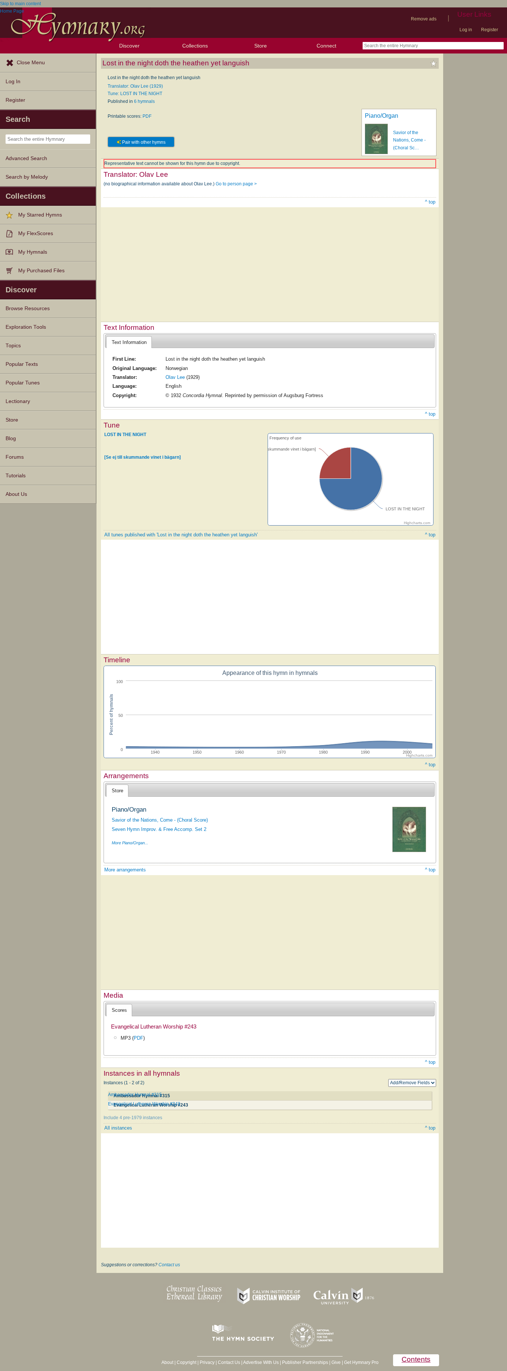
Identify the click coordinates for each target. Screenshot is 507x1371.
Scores (119, 1010)
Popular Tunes (23, 383)
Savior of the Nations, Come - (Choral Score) (160, 820)
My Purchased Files (41, 270)
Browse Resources (28, 308)
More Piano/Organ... (130, 843)
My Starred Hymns (40, 215)
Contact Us (229, 1362)
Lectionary (18, 401)
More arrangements (125, 870)
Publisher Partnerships (305, 1362)
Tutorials (16, 475)
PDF (147, 116)
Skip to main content (20, 3)
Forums (15, 457)
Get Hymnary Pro (361, 1362)
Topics (13, 345)
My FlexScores (35, 233)
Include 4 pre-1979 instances (133, 1117)
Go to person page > (236, 183)
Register (489, 29)
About (167, 1362)
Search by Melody (27, 177)
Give (336, 1362)
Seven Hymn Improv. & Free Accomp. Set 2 (159, 829)
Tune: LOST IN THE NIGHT (135, 93)
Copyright (186, 1362)
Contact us (169, 1264)
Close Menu (31, 62)
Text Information (129, 342)
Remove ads (423, 19)
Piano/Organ (381, 116)
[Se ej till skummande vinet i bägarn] (142, 457)
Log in (465, 29)
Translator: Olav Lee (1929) (135, 86)
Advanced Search (26, 158)
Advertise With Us (261, 1362)
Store (260, 46)
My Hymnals (32, 252)
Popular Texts (22, 364)
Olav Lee (175, 377)
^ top (430, 202)
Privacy (207, 1362)
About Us (16, 494)
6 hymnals (144, 101)
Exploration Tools (26, 327)
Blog (11, 438)
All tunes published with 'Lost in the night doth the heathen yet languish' (181, 534)
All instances (118, 1128)
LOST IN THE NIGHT (125, 434)
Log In (13, 81)
